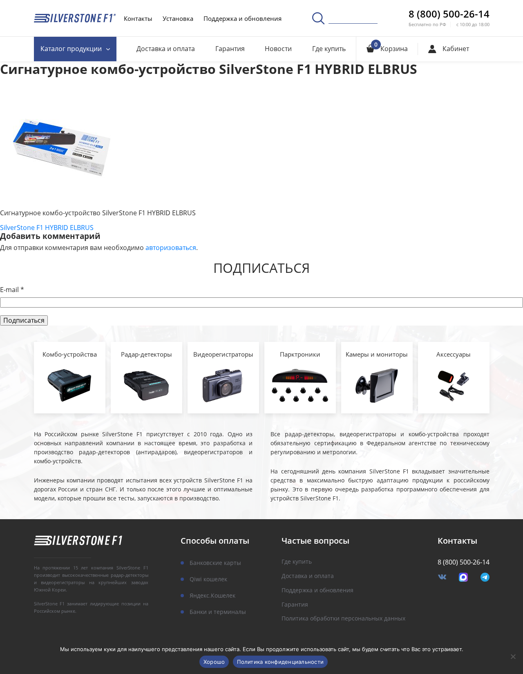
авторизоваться (170, 247)
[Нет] (513, 656)
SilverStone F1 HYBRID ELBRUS (47, 227)
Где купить (329, 48)
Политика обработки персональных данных (343, 618)
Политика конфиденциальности (280, 661)
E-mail (12, 290)
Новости (278, 48)
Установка (178, 18)
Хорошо (214, 661)
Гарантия (230, 48)
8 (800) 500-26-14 (449, 14)
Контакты (138, 18)
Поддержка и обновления (242, 18)
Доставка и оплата (165, 48)
